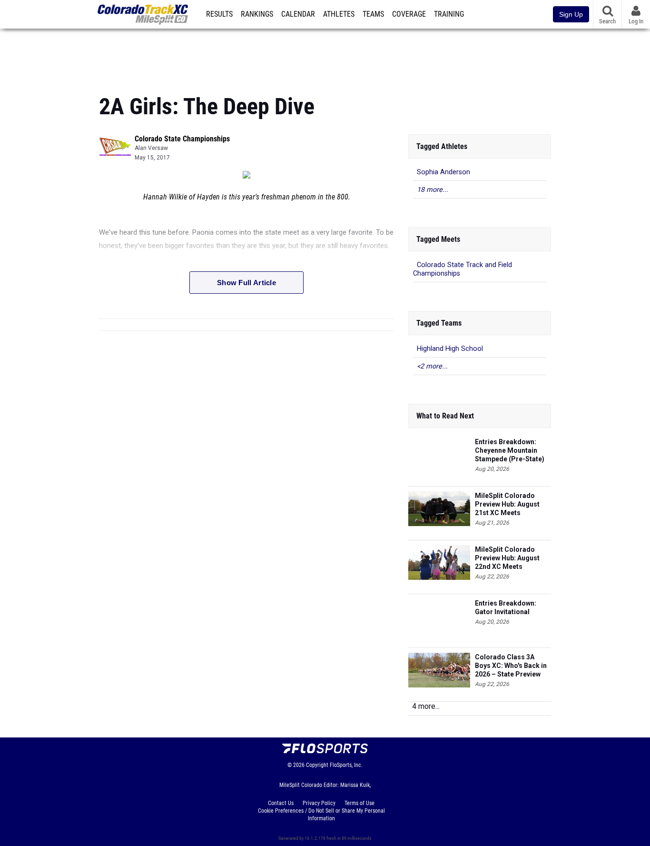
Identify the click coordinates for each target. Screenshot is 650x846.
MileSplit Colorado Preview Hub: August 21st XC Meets (507, 504)
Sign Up (571, 14)
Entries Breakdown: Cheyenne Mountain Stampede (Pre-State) (509, 450)
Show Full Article (246, 283)
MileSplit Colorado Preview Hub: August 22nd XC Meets (507, 558)
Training (449, 14)
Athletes (339, 14)
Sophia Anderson (443, 172)
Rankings (257, 14)
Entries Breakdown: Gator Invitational (505, 607)
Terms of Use (359, 803)
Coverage (409, 14)
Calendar (298, 14)
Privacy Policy (319, 803)
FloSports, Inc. (346, 765)
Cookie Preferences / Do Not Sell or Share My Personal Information (321, 814)
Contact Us (281, 803)
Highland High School (450, 349)
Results (219, 14)
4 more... (426, 706)
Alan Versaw (151, 148)
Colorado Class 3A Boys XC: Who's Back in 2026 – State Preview (511, 665)
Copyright (317, 765)
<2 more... (432, 366)
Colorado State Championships (182, 138)
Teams (373, 14)
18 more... (432, 190)
